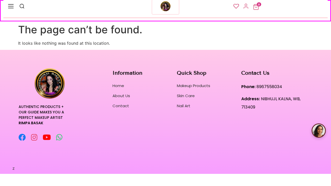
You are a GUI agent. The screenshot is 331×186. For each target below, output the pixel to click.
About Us (121, 95)
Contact (120, 106)
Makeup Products (193, 85)
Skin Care (186, 95)
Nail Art (183, 106)
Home (118, 85)
